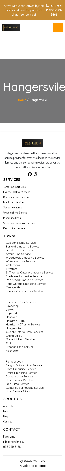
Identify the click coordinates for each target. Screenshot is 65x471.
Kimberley (12, 306)
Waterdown (13, 265)
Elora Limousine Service (21, 369)
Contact (7, 421)
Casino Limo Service (14, 228)
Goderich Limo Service (20, 339)
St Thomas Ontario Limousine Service (29, 272)
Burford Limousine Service (22, 246)
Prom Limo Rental (12, 218)
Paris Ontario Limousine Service (26, 283)
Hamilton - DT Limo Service (23, 324)
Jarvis (10, 309)
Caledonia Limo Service (21, 242)
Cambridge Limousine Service (25, 387)
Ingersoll (11, 313)
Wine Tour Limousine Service (19, 223)
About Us (8, 406)
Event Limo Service (13, 202)
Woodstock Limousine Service (25, 257)
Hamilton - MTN (15, 321)
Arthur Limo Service (18, 254)
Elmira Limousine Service (21, 373)
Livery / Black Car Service (16, 192)
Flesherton (12, 350)
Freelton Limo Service (20, 347)
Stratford (12, 269)
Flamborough (14, 361)
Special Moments (12, 207)
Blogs (6, 416)
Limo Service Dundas (19, 380)
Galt (8, 343)
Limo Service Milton (18, 391)
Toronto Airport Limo (14, 186)
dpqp (43, 466)
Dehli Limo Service (17, 384)
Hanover (11, 317)
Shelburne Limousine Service (24, 276)
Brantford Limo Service (20, 250)
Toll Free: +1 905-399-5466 (54, 10)
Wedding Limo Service (15, 212)
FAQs (5, 411)
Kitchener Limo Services (21, 302)
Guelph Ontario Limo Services (25, 332)
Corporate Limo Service (16, 197)
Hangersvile (13, 328)
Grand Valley (14, 335)
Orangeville (13, 287)
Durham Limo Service (19, 376)
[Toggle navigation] (58, 27)
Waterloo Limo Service (20, 261)
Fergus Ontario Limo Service (24, 365)
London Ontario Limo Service (24, 291)
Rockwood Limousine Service (24, 280)
